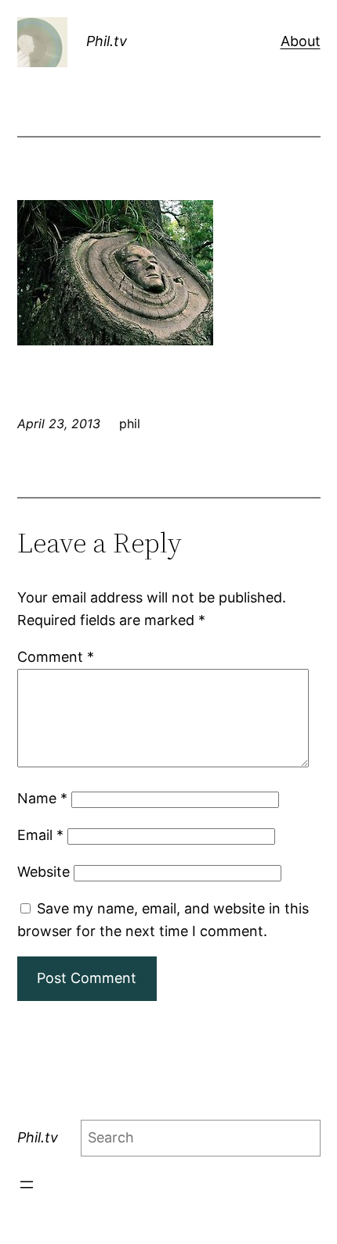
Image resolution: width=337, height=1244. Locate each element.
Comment (55, 657)
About (301, 41)
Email (40, 835)
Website (43, 871)
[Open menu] (26, 1184)
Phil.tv (106, 41)
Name (42, 798)
